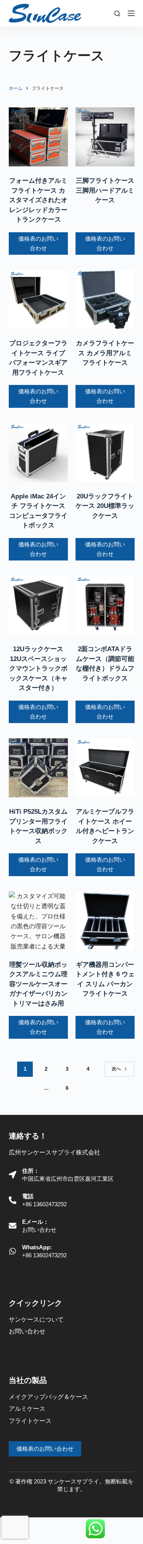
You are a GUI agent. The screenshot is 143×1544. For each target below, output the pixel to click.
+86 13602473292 (44, 1204)
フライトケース (30, 1421)
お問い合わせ (39, 1229)
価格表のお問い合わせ (38, 243)
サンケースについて (36, 1319)
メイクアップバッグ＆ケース (48, 1397)
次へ (116, 1068)
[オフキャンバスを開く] (131, 13)
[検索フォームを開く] (117, 13)
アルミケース (27, 1408)
